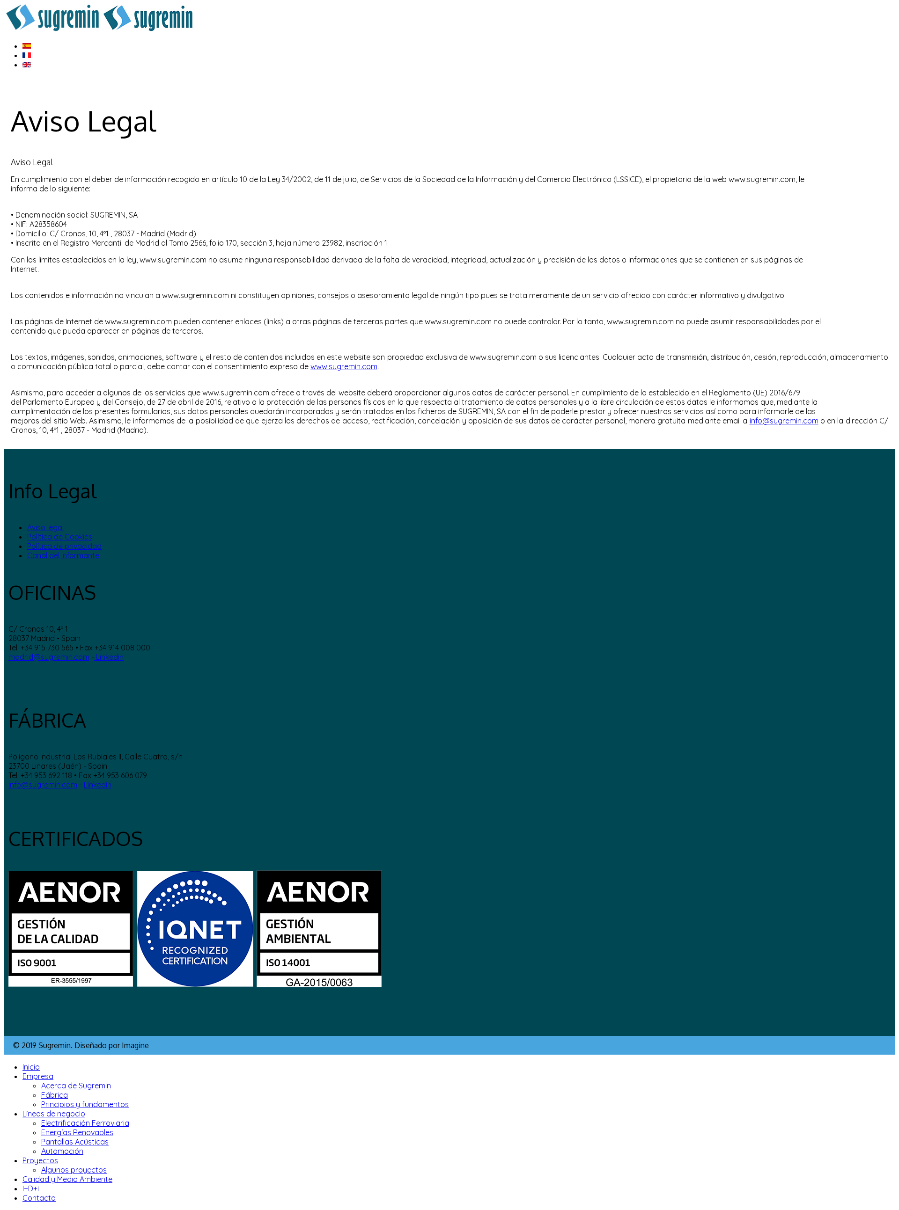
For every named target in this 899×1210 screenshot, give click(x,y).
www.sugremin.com (343, 366)
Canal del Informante (63, 555)
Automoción (62, 1151)
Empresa (37, 1076)
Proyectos (40, 1160)
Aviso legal (45, 527)
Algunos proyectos (74, 1169)
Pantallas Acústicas (75, 1141)
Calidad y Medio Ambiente (67, 1179)
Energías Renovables (77, 1132)
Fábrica (54, 1095)
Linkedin (109, 657)
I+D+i (30, 1188)
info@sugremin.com (784, 420)
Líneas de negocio (53, 1113)
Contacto (39, 1198)
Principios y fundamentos (85, 1104)
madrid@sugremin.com (48, 657)
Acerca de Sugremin (76, 1085)
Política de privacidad (64, 546)
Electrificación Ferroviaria (85, 1123)
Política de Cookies (59, 536)
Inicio (31, 1067)
